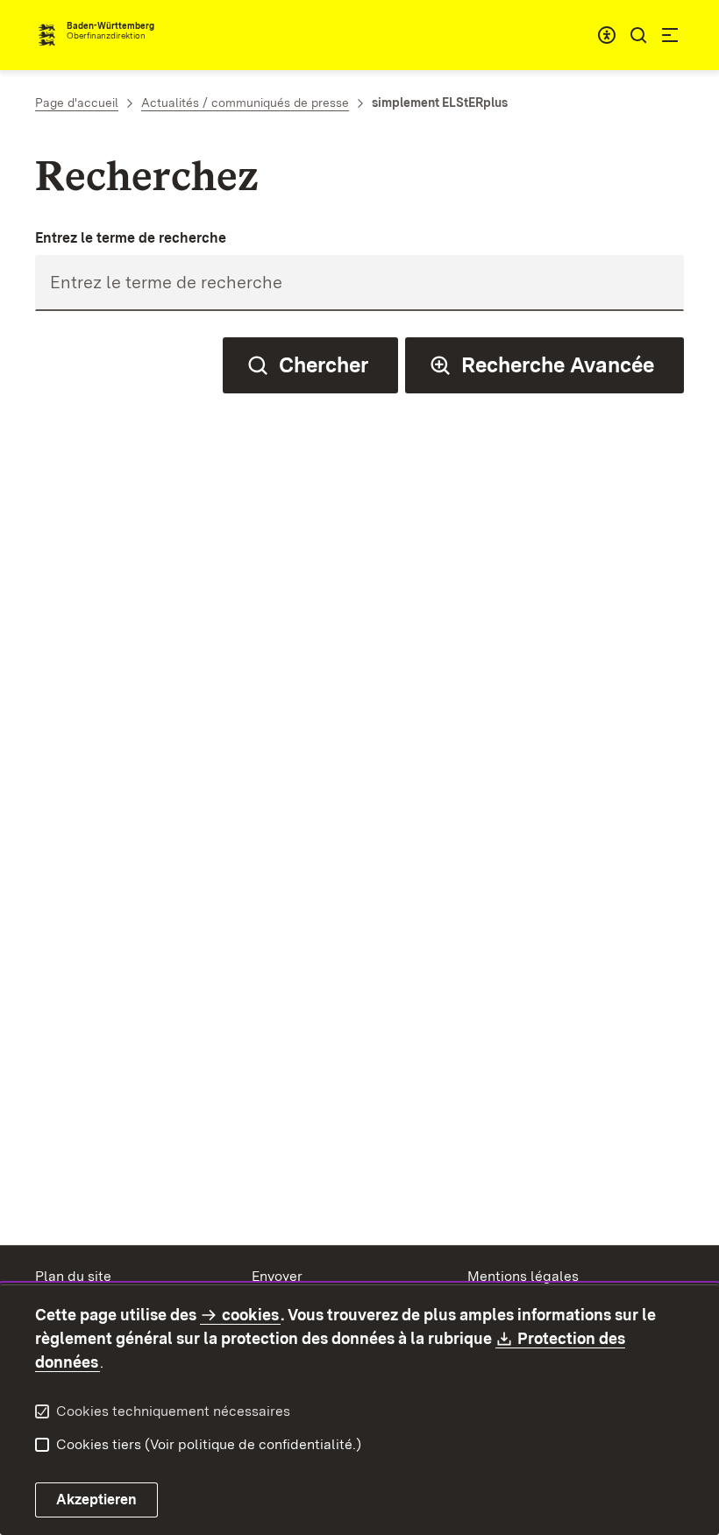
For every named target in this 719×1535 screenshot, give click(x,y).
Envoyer (277, 1276)
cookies (250, 1314)
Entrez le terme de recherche (130, 238)
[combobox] (607, 35)
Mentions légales (523, 1276)
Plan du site (73, 1276)
